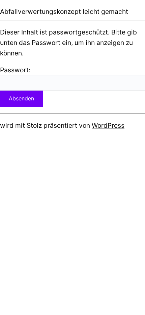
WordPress (108, 125)
